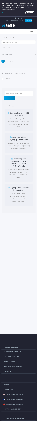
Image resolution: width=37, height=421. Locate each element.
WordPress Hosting (12, 366)
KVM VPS (6, 385)
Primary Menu (33, 25)
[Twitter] (21, 18)
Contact (21, 20)
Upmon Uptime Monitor (13, 418)
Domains (7, 371)
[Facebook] (15, 18)
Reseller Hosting (11, 357)
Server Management (12, 409)
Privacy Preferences (8, 13)
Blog (7, 20)
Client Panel (29, 20)
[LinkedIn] (18, 18)
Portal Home (8, 73)
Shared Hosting (10, 347)
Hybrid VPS (8, 390)
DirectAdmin (9, 361)
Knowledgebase (14, 20)
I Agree (30, 13)
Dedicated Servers (14, 394)
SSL (5, 376)
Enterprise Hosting (12, 352)
